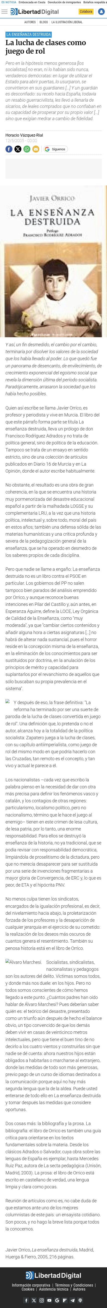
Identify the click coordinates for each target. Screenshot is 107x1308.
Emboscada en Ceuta (32, 2)
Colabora (86, 11)
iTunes (80, 1300)
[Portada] (34, 11)
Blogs (44, 22)
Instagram (42, 1300)
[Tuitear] (17, 149)
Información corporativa (31, 1285)
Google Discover (57, 1300)
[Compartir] (8, 149)
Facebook (26, 1300)
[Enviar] (26, 149)
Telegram (72, 1300)
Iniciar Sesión (101, 11)
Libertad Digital (53, 1275)
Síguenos (58, 149)
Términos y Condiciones (74, 1285)
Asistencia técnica (53, 1289)
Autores (30, 22)
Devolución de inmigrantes (64, 2)
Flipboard (65, 1300)
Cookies (28, 1289)
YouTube (49, 1300)
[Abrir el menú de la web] (5, 11)
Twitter (34, 1300)
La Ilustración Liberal (67, 22)
